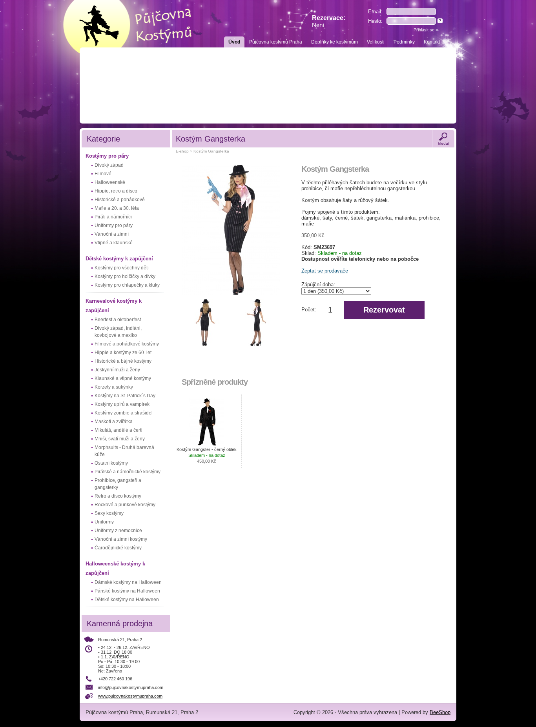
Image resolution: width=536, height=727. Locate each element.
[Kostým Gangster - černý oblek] (206, 422)
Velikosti (376, 42)
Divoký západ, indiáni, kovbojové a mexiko (118, 331)
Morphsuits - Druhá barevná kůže (124, 451)
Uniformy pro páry (114, 225)
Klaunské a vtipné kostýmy (123, 378)
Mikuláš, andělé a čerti (118, 430)
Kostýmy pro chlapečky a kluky (127, 285)
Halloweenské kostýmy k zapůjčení (115, 568)
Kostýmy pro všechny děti (122, 268)
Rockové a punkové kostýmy (125, 504)
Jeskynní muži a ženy (117, 370)
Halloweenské (110, 182)
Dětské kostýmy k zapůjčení (119, 259)
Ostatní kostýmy (111, 463)
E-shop (182, 151)
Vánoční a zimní (112, 234)
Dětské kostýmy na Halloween (127, 599)
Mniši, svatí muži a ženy (120, 439)
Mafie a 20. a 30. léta (117, 208)
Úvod (234, 42)
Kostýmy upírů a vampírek (122, 404)
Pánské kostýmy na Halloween (127, 591)
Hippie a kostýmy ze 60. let (123, 352)
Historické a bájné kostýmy (123, 361)
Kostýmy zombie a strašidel (124, 413)
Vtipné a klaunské (114, 242)
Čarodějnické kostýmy (118, 548)
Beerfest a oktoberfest (118, 319)
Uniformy (104, 522)
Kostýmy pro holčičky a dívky (125, 276)
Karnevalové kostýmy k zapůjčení (114, 305)
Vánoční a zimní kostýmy (121, 539)
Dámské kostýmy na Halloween (128, 582)
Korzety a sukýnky (114, 387)
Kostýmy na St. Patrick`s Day (125, 395)
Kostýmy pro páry (107, 156)
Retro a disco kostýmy (118, 496)
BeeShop (440, 712)
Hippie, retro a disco (116, 191)
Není (318, 25)
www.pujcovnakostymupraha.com (130, 696)
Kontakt (432, 42)
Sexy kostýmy (109, 513)
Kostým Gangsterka (211, 151)
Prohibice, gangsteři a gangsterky (118, 484)
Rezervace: (328, 21)
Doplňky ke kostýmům (334, 42)
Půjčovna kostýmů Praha (275, 42)
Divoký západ (109, 165)
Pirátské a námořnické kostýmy (127, 471)
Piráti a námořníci (113, 217)
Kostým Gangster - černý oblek (207, 455)
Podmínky (404, 42)
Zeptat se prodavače (324, 271)
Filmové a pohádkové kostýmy (127, 344)
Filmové (103, 173)
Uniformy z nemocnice (118, 530)
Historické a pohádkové (120, 199)
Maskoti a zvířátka (114, 421)
